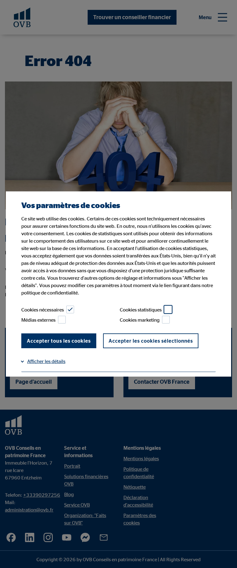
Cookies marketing (140, 320)
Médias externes (38, 320)
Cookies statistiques (141, 309)
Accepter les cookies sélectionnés (151, 341)
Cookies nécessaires (42, 309)
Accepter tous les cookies (59, 341)
